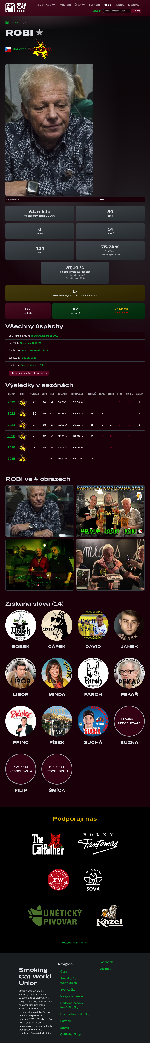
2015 (11, 458)
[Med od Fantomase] (98, 844)
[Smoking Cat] (7, 23)
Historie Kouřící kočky (74, 1014)
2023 (11, 402)
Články (79, 4)
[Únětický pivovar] (54, 916)
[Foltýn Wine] (58, 880)
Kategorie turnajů (71, 996)
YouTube (105, 968)
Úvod (64, 971)
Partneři (65, 1020)
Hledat (136, 11)
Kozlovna (19, 49)
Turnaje (94, 4)
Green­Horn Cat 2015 (30, 343)
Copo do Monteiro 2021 (33, 365)
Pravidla (64, 4)
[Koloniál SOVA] (93, 880)
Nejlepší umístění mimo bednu (29, 373)
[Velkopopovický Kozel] (109, 916)
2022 (11, 413)
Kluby (120, 4)
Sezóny (133, 4)
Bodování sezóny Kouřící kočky (71, 1005)
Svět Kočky (46, 4)
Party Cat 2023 (28, 357)
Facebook (106, 962)
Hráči (107, 4)
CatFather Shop (70, 1034)
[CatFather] (48, 844)
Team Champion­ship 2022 (44, 335)
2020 (11, 436)
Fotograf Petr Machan (75, 942)
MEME (64, 1027)
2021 (11, 425)
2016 (11, 447)
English (97, 10)
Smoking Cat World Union (68, 980)
